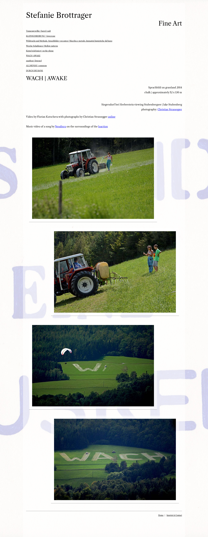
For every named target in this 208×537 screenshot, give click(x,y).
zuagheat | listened (34, 61)
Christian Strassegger (170, 109)
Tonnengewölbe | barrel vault (38, 31)
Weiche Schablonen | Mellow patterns (42, 46)
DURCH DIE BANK (34, 71)
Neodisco (60, 126)
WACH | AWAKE (33, 56)
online (111, 116)
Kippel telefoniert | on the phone (40, 51)
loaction (103, 126)
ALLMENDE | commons (36, 65)
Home (161, 515)
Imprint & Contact (174, 515)
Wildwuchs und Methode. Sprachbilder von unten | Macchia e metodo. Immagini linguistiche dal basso (69, 41)
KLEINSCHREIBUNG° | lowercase (40, 36)
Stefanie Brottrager (59, 15)
